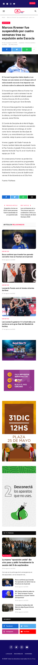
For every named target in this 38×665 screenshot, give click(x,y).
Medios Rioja (31, 659)
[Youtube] (14, 4)
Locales (9, 653)
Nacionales (7, 555)
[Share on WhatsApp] (27, 49)
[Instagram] (10, 4)
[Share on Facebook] (7, 49)
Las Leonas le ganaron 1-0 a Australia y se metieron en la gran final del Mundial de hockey (18, 324)
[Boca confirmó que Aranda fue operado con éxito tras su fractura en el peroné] (19, 239)
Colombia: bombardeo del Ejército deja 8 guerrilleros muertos (24, 607)
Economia (28, 653)
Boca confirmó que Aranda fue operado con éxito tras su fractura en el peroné (25, 582)
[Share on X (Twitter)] (17, 49)
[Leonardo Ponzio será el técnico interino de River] (19, 273)
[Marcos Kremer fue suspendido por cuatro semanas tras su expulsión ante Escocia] (19, 63)
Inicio (3, 17)
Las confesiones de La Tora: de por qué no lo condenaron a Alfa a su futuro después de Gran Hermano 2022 (28, 213)
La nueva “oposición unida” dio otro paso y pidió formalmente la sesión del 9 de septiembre (18, 562)
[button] (3, 11)
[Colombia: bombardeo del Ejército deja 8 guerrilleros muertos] (7, 608)
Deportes (6, 22)
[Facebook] (3, 4)
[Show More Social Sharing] (34, 49)
